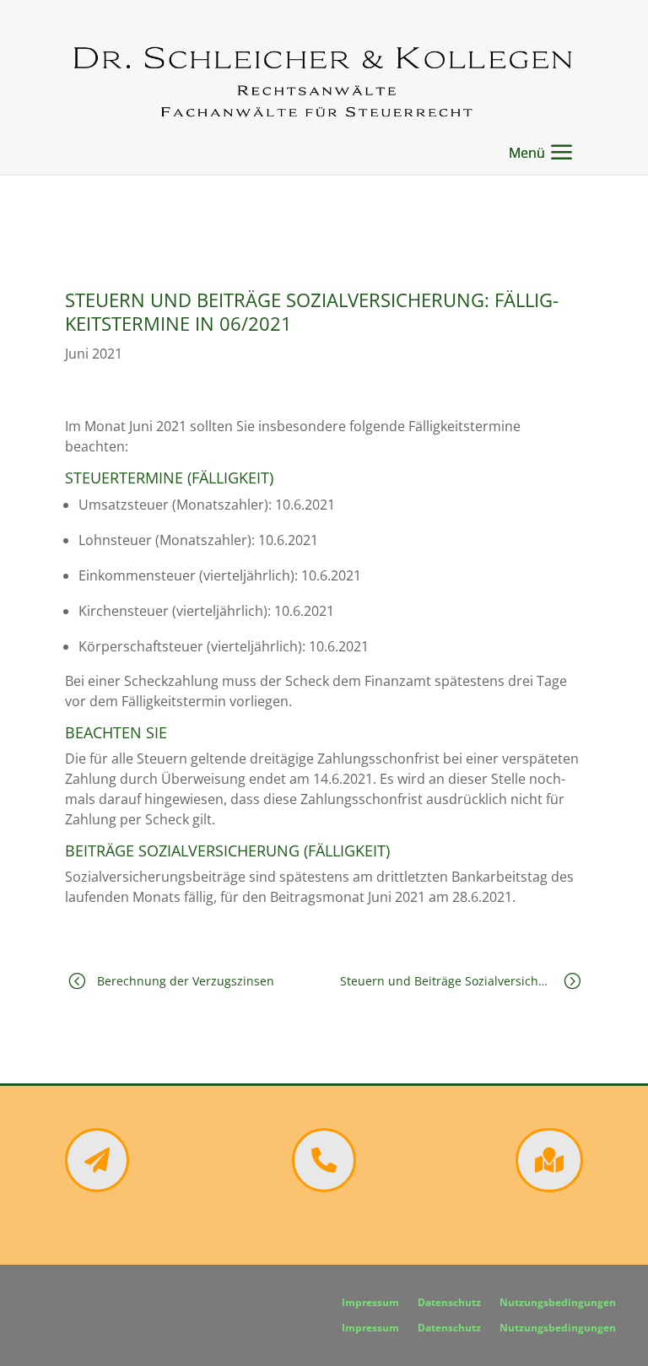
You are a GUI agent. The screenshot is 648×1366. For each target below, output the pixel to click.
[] (324, 1187)
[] (97, 1187)
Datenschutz (449, 1303)
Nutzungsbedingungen (558, 1303)
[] (549, 1187)
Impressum (370, 1303)
